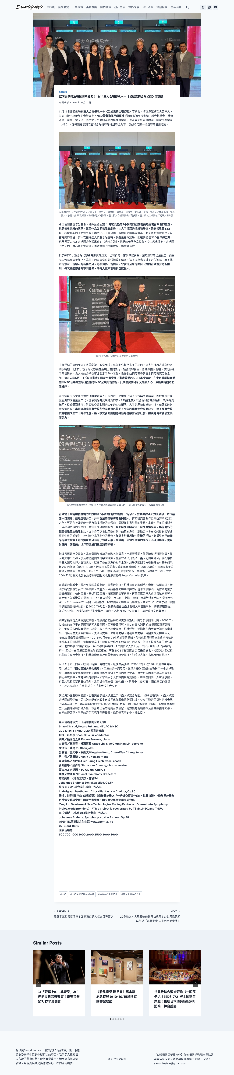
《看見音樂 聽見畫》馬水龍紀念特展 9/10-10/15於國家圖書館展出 (116, 996)
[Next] (195, 983)
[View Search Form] (187, 7)
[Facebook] (203, 7)
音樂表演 (77, 7)
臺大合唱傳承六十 (131, 894)
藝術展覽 (63, 7)
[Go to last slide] (38, 983)
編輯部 (65, 102)
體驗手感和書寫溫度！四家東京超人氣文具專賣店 (83, 914)
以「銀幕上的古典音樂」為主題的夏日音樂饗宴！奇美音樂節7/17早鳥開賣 (59, 996)
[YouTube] (215, 7)
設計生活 (119, 7)
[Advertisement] (117, 864)
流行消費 (147, 7)
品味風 (51, 7)
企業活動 (176, 7)
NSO (63, 894)
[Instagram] (209, 7)
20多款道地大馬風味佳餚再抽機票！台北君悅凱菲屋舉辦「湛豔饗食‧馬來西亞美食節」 (150, 916)
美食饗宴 (91, 7)
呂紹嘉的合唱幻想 (107, 894)
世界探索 (133, 7)
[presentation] (59, 967)
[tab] (110, 1019)
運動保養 (161, 7)
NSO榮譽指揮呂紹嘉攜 (82, 894)
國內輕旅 (105, 7)
